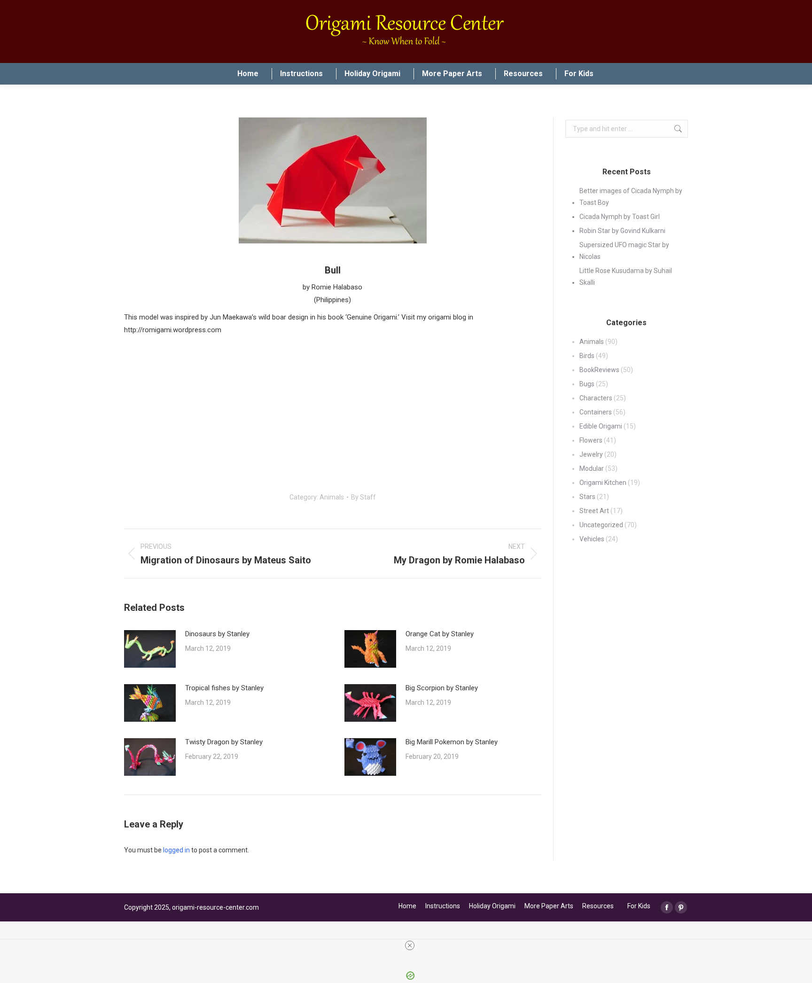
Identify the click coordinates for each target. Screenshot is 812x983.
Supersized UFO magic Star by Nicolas (624, 250)
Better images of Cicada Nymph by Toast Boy (630, 196)
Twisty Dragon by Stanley (224, 742)
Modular (591, 468)
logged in (176, 850)
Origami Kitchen (602, 482)
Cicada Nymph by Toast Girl (619, 216)
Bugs (586, 384)
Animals (332, 497)
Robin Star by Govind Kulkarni (622, 230)
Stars (587, 496)
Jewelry (591, 454)
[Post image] (150, 649)
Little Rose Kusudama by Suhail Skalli (625, 276)
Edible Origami (600, 426)
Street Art (594, 511)
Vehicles (591, 539)
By (363, 497)
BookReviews (599, 370)
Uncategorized (601, 525)
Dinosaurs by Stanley (217, 634)
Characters (595, 398)
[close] (409, 945)
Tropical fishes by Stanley (224, 688)
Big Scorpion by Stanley (442, 688)
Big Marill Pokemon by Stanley (452, 742)
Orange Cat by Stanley (440, 634)
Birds (586, 355)
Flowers (590, 440)
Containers (595, 412)
